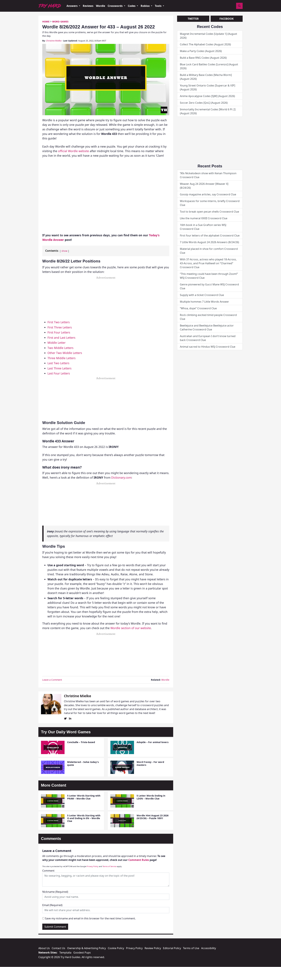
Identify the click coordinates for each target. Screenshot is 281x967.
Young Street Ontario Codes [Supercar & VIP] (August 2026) (207, 87)
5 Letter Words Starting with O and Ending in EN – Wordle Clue (83, 818)
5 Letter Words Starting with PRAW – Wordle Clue (83, 797)
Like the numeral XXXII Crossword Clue (203, 218)
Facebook (227, 18)
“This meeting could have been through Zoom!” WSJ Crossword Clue (209, 276)
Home (45, 21)
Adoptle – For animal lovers (152, 742)
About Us (44, 948)
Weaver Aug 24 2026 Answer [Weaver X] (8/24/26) (204, 185)
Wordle (100, 6)
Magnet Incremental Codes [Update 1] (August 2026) (208, 35)
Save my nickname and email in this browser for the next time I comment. (90, 918)
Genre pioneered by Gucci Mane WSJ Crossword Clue (209, 286)
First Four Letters (58, 332)
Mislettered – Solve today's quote (83, 763)
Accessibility (208, 948)
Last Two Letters (58, 363)
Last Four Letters (58, 373)
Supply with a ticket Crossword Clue (202, 295)
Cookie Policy (116, 948)
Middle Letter (56, 343)
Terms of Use (191, 948)
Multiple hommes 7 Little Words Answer (204, 301)
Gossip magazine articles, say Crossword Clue (208, 194)
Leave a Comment (52, 679)
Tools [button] (158, 6)
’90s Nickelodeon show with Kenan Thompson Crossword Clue (208, 175)
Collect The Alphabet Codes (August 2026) (205, 44)
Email (52, 905)
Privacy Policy (92, 866)
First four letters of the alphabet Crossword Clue (210, 235)
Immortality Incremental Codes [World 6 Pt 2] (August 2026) (207, 111)
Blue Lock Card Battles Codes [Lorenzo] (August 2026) (209, 66)
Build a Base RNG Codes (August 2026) (203, 57)
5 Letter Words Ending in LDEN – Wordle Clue (151, 797)
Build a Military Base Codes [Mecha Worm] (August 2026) (206, 77)
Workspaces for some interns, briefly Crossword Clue (210, 203)
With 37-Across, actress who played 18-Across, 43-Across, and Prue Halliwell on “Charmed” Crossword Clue (208, 263)
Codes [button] (132, 6)
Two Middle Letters (60, 348)
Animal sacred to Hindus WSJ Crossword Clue (207, 346)
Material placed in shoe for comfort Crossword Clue (209, 251)
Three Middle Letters (61, 358)
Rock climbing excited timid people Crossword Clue (208, 317)
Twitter (193, 18)
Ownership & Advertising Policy (86, 948)
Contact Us (58, 948)
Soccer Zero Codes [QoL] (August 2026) (204, 103)
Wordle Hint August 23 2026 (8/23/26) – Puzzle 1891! (152, 817)
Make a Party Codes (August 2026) (201, 51)
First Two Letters (58, 322)
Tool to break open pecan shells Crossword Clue (209, 211)
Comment (48, 870)
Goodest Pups (82, 952)
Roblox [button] (145, 6)
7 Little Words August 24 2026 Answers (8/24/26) (209, 242)
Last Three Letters (59, 368)
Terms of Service (109, 866)
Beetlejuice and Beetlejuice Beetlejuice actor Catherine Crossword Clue (207, 327)
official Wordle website (73, 151)
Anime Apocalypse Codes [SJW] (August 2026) (207, 96)
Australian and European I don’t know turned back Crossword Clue (207, 338)
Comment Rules (138, 860)
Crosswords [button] (115, 6)
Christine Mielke (53, 40)
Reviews (88, 6)
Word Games (60, 21)
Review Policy (153, 948)
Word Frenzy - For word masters (150, 763)
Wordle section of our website (130, 628)
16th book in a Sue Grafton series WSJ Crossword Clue (203, 227)
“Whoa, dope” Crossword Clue (198, 308)
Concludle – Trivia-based (81, 742)
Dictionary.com (121, 477)
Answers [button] (72, 6)
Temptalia (65, 952)
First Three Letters (59, 327)
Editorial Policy (172, 948)
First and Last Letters (61, 338)
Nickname (55, 892)
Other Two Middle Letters (64, 353)
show (64, 250)
